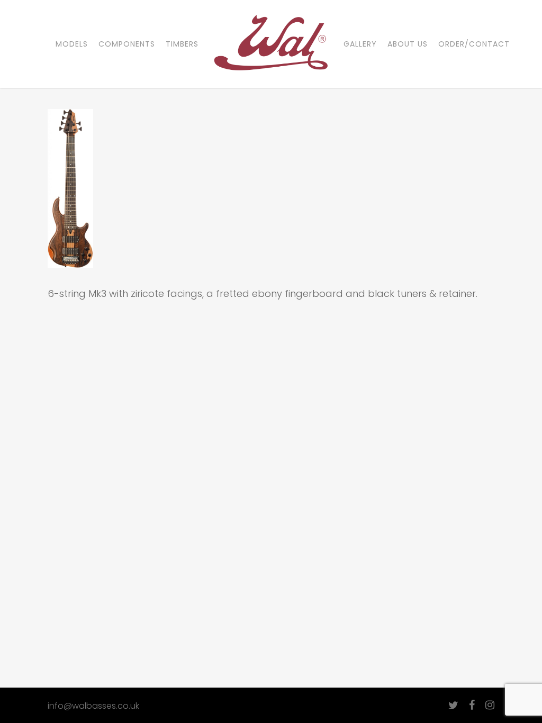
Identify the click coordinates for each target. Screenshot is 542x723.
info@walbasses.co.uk (93, 706)
